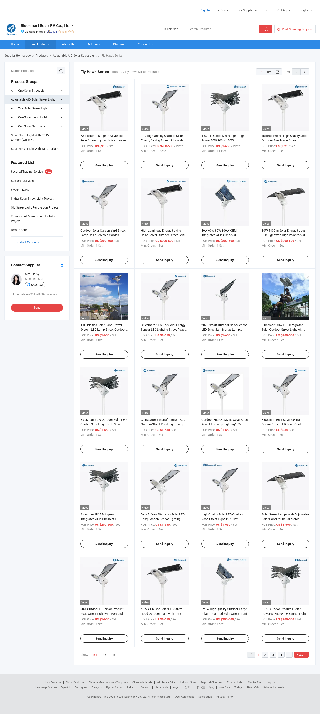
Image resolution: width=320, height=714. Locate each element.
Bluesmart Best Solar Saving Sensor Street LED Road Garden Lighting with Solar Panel (283, 424)
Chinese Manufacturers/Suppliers (108, 682)
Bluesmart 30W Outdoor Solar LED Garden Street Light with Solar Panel (103, 424)
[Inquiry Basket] (265, 10)
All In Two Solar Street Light (29, 108)
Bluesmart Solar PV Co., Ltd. (46, 25)
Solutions (94, 44)
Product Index (235, 682)
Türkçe (238, 687)
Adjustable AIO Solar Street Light (33, 99)
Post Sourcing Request (297, 29)
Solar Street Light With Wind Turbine (35, 149)
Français (96, 687)
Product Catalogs (27, 242)
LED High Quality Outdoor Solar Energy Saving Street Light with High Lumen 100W (162, 140)
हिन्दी (211, 687)
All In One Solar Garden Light (30, 126)
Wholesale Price (166, 682)
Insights (270, 682)
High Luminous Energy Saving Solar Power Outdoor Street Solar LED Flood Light (163, 235)
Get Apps (283, 10)
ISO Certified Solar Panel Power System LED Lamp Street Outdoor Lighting (103, 329)
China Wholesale (142, 682)
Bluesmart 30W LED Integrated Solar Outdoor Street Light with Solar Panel (282, 329)
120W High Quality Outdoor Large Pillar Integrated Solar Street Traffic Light (224, 613)
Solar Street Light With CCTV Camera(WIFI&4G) (30, 137)
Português (81, 687)
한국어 (188, 687)
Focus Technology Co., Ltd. (132, 696)
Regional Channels (211, 682)
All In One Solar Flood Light (29, 117)
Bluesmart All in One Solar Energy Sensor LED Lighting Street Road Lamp (163, 329)
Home (15, 44)
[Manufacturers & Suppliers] (32, 8)
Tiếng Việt (253, 687)
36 (104, 655)
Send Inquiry (104, 165)
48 (114, 655)
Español (65, 687)
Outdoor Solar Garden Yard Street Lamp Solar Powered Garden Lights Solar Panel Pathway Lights (103, 235)
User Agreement (184, 696)
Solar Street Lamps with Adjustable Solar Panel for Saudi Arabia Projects (285, 518)
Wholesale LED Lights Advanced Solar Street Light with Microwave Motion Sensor (103, 140)
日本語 (201, 687)
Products (43, 44)
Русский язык (114, 687)
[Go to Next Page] (305, 72)
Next (299, 654)
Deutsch (145, 687)
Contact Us (145, 44)
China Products (75, 682)
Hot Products (53, 682)
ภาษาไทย (224, 687)
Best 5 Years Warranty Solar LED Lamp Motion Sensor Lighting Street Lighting (163, 518)
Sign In (205, 10)
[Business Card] (61, 265)
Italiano (131, 687)
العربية (176, 687)
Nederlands (161, 687)
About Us (68, 44)
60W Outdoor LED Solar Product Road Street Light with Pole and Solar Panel (102, 613)
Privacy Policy (224, 696)
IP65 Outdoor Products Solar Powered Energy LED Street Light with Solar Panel (284, 613)
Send (37, 307)
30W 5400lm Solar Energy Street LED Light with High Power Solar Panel (283, 235)
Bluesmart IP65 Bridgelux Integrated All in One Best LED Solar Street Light (100, 518)
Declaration (205, 696)
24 (95, 655)
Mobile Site (254, 682)
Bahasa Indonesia (274, 687)
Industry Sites (188, 682)
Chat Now (37, 284)
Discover (119, 44)
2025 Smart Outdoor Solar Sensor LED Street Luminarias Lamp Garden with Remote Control (224, 329)
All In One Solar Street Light (29, 90)
